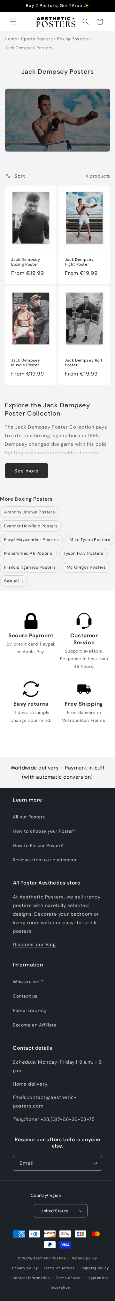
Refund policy (84, 1258)
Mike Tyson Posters (90, 539)
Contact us (25, 996)
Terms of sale (68, 1278)
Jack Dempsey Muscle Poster (25, 363)
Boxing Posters (72, 39)
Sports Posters (37, 39)
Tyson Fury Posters (83, 553)
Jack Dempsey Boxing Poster (25, 262)
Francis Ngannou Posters (30, 567)
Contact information (31, 1278)
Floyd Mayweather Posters (31, 539)
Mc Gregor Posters (86, 567)
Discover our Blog (34, 944)
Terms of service (59, 1268)
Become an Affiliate (34, 1025)
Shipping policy (94, 1268)
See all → (14, 581)
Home (11, 39)
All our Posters (29, 817)
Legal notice (98, 1278)
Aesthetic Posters (49, 1258)
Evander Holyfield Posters (31, 526)
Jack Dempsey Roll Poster (83, 363)
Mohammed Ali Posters (28, 553)
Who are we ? (28, 982)
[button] (13, 22)
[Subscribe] (95, 1163)
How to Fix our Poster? (38, 845)
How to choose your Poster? (44, 831)
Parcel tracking (29, 1010)
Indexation (60, 1287)
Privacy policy (25, 1268)
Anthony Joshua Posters (29, 512)
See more (26, 471)
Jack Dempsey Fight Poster (79, 262)
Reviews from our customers (44, 860)
